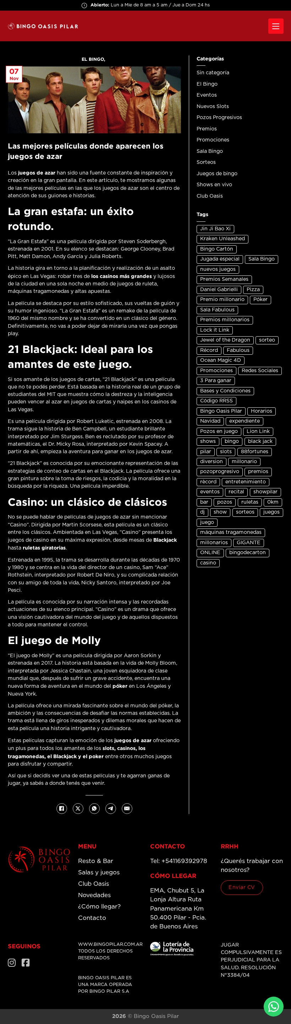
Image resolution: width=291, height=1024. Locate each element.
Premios (207, 129)
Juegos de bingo (217, 173)
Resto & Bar (95, 861)
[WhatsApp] (94, 808)
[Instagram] (12, 963)
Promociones (213, 140)
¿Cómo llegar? (99, 907)
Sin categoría (213, 72)
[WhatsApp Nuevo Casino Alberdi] (274, 1007)
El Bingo (207, 84)
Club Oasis (210, 196)
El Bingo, (94, 59)
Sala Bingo (210, 151)
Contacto (92, 918)
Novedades (94, 895)
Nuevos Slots (213, 106)
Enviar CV (242, 887)
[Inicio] (39, 859)
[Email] (127, 808)
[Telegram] (110, 808)
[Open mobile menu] (276, 26)
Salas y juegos (99, 872)
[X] (78, 808)
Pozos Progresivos (219, 117)
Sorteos (206, 162)
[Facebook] (61, 808)
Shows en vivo (214, 184)
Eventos (207, 95)
